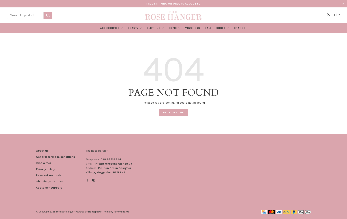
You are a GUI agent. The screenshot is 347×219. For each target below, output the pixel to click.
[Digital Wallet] (304, 213)
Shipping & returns (49, 181)
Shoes (221, 28)
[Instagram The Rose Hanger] (93, 180)
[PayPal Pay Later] (294, 213)
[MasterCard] (271, 213)
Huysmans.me (121, 211)
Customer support (49, 187)
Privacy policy (45, 169)
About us (42, 150)
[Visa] (279, 213)
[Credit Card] (264, 213)
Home (173, 28)
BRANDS (239, 28)
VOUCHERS (192, 28)
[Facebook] (87, 180)
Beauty (133, 28)
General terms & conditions (55, 156)
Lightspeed (94, 211)
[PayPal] (286, 213)
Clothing (153, 28)
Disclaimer (43, 163)
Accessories (110, 28)
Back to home (173, 112)
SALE (208, 28)
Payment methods (48, 175)
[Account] (329, 15)
